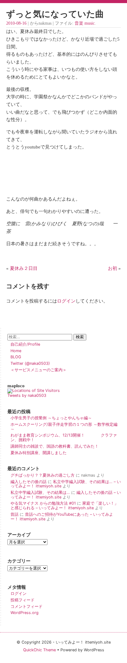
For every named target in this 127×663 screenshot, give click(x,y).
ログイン (66, 300)
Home (15, 350)
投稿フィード (22, 600)
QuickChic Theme (39, 650)
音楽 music (85, 23)
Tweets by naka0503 (26, 395)
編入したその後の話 (28, 481)
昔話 (14, 514)
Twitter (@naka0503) (30, 363)
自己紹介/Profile (25, 344)
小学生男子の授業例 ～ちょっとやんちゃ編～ (51, 418)
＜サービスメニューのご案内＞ (38, 370)
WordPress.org (24, 612)
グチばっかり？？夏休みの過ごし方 (42, 475)
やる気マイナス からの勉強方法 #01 (43, 503)
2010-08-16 (16, 23)
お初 (112, 268)
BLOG (15, 357)
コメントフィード (26, 606)
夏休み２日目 (24, 268)
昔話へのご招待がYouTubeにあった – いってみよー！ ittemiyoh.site (61, 516)
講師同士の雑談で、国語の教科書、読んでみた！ (54, 446)
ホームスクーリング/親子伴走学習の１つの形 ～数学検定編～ (63, 426)
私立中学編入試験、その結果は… (40, 492)
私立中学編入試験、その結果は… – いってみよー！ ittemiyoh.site (65, 484)
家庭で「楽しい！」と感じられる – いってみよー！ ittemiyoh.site (64, 505)
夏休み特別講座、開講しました (38, 452)
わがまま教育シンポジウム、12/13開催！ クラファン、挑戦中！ (63, 437)
